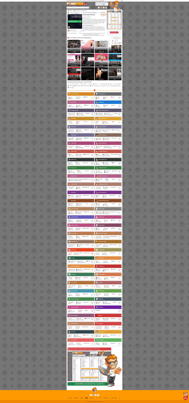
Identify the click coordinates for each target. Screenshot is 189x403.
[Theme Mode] (98, 395)
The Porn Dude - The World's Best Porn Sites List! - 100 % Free (85, 349)
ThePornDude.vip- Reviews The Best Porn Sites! (96, 401)
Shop (106, 7)
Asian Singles (73, 79)
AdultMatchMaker (74, 65)
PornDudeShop (104, 3)
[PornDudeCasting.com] (101, 8)
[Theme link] (109, 8)
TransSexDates (101, 79)
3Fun (114, 79)
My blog (103, 7)
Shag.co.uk (87, 65)
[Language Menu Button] (122, 0)
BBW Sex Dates (114, 65)
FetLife (87, 79)
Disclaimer (80, 33)
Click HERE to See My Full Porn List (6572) (89, 384)
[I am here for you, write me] (99, 8)
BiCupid (101, 65)
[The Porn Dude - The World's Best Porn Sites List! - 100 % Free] (89, 365)
